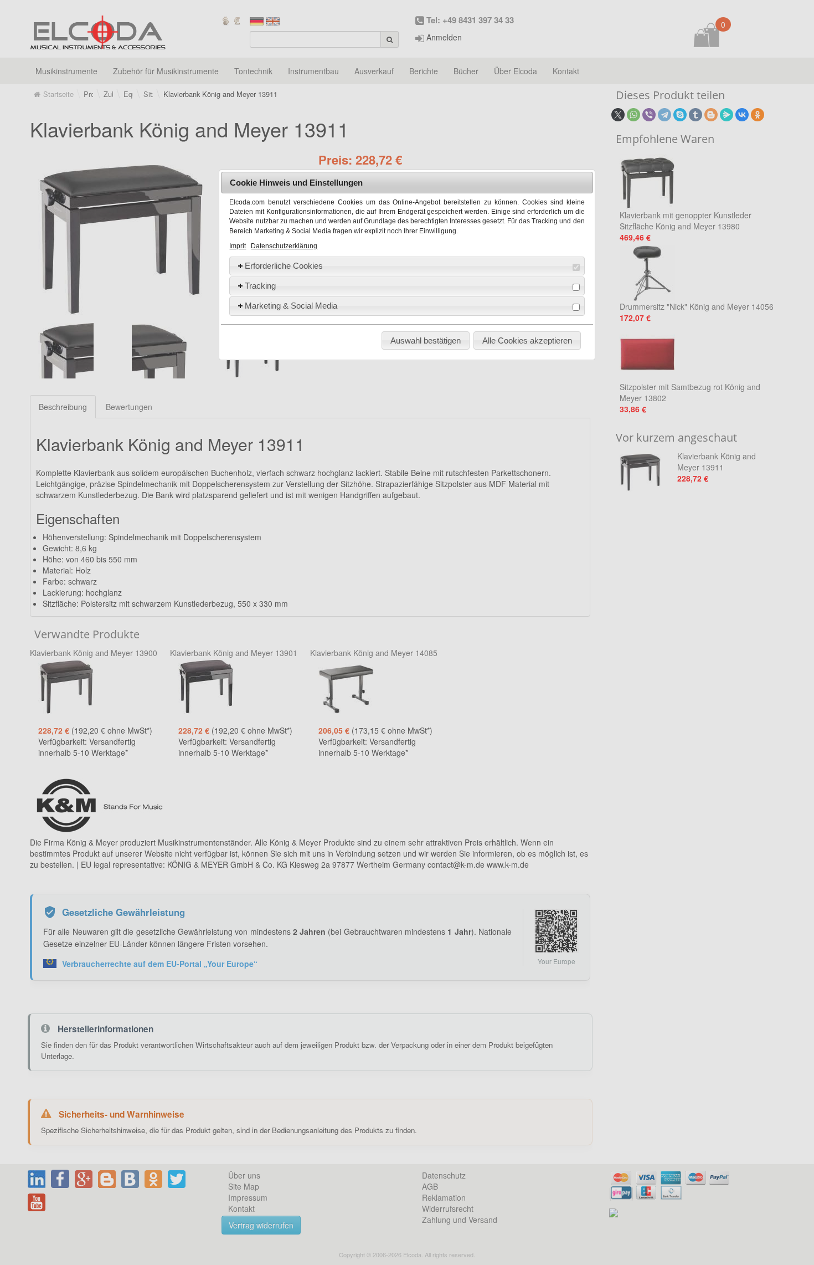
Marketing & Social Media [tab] (291, 305)
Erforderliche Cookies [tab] (284, 265)
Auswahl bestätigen (425, 340)
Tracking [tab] (260, 285)
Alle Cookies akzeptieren (527, 340)
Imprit (237, 246)
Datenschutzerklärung (284, 246)
